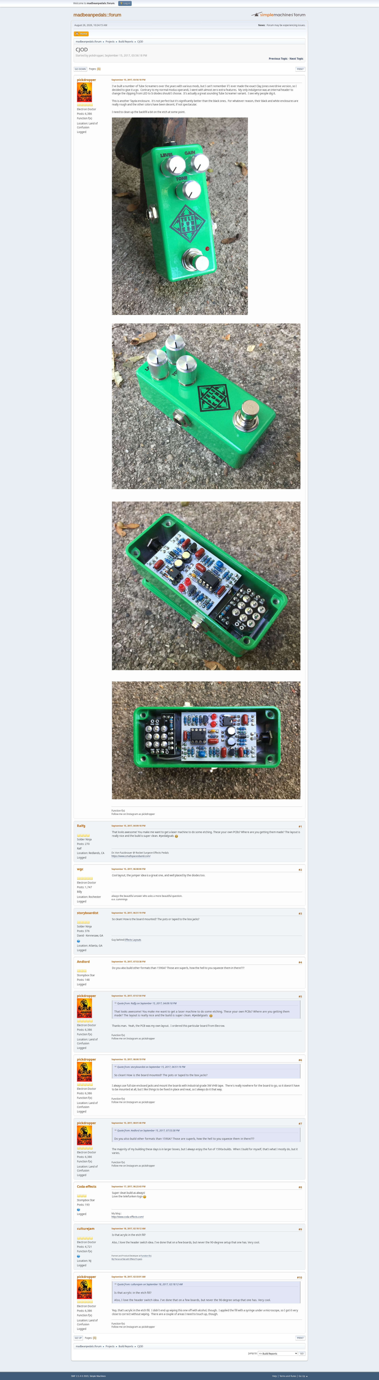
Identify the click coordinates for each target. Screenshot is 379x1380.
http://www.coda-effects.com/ (128, 1216)
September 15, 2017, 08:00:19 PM (128, 1059)
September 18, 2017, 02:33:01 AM (128, 1276)
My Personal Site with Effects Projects (127, 1259)
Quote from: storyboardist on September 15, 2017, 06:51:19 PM (151, 1067)
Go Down (80, 69)
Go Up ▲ (303, 1375)
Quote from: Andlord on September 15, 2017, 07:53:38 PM (148, 1130)
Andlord (83, 961)
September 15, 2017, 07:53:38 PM (128, 961)
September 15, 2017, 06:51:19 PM (128, 912)
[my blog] (78, 1209)
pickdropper (86, 80)
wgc (80, 869)
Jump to (252, 1353)
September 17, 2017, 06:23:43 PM (128, 1186)
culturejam (86, 1228)
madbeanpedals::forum (97, 14)
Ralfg (81, 826)
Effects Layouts (133, 939)
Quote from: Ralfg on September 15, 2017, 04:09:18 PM (146, 1003)
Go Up (78, 1337)
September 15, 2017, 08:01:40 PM (128, 1122)
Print (300, 69)
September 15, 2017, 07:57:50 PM (128, 995)
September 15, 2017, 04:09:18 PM (128, 825)
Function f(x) (146, 1255)
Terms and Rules (288, 1375)
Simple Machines (98, 1376)
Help (274, 1375)
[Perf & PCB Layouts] (78, 940)
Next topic (296, 58)
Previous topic (278, 58)
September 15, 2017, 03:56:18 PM (128, 79)
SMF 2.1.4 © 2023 (79, 1376)
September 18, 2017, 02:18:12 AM (128, 1228)
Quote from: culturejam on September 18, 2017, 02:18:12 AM (150, 1284)
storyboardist (87, 913)
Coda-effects (86, 1186)
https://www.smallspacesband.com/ (131, 856)
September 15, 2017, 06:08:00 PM (128, 868)
